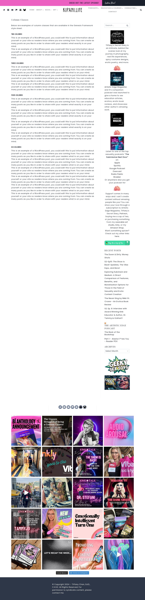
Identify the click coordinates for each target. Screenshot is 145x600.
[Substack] (20, 10)
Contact (113, 12)
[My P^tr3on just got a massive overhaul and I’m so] (88, 431)
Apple (117, 162)
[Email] (12, 10)
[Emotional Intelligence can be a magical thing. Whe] (88, 524)
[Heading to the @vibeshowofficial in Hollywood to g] (57, 493)
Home (32, 10)
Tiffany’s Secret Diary (116, 45)
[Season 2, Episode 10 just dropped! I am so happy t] (88, 462)
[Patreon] (16, 10)
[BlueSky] (85, 407)
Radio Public (117, 174)
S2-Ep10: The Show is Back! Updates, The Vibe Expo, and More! (116, 264)
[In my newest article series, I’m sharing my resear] (88, 555)
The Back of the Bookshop (112, 333)
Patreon (123, 213)
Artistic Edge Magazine (116, 87)
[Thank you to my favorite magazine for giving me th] (57, 462)
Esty (117, 225)
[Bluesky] (24, 10)
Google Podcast (117, 168)
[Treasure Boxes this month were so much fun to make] (119, 524)
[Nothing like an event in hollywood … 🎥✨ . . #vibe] (26, 493)
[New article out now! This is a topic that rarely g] (57, 431)
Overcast (117, 171)
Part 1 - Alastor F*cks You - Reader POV (117, 340)
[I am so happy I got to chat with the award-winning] (26, 524)
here (117, 236)
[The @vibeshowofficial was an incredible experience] (119, 462)
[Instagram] (8, 10)
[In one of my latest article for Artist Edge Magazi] (26, 462)
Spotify (117, 165)
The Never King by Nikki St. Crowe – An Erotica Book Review (117, 301)
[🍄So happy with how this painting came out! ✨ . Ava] (119, 555)
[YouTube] (68, 407)
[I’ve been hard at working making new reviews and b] (57, 524)
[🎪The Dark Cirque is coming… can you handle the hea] (119, 493)
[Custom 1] (80, 407)
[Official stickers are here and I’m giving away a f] (26, 555)
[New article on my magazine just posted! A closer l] (119, 431)
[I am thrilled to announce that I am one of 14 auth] (26, 431)
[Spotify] (76, 407)
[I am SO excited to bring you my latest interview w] (88, 493)
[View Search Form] (141, 10)
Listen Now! (110, 3)
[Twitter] (4, 10)
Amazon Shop (117, 228)
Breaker (117, 177)
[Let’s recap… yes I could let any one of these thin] (57, 555)
